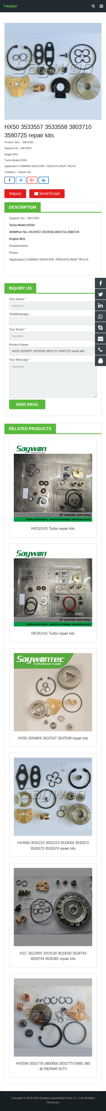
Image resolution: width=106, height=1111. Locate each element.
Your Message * (19, 359)
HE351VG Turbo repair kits (53, 633)
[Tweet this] (21, 180)
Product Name (18, 344)
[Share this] (9, 180)
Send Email (49, 193)
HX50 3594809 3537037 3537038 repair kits (53, 738)
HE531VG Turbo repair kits (53, 528)
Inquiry (15, 193)
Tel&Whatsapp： (20, 314)
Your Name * (17, 299)
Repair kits (24, 172)
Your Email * (17, 329)
